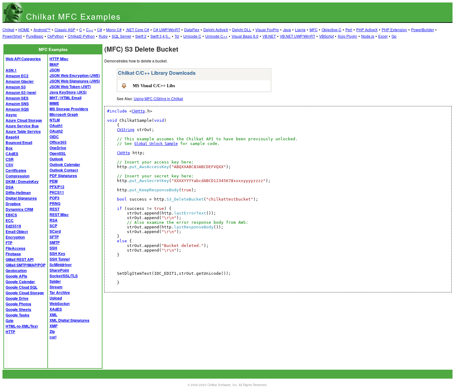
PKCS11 (57, 192)
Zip (52, 331)
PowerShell (12, 36)
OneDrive (58, 148)
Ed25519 (13, 226)
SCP (53, 225)
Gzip (9, 320)
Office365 (58, 142)
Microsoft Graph (64, 114)
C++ (89, 29)
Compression (17, 176)
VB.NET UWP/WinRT (297, 36)
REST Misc (59, 214)
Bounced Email (19, 142)
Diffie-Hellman (18, 192)
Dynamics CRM (19, 209)
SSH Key (57, 253)
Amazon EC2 (17, 76)
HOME (23, 29)
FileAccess (15, 248)
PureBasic (34, 36)
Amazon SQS (17, 109)
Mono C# (114, 29)
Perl (348, 29)
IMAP (54, 64)
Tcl (177, 36)
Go (394, 36)
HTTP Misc (59, 59)
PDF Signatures (63, 175)
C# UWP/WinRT (166, 29)
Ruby (103, 36)
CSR (10, 159)
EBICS (11, 215)
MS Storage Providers (69, 109)
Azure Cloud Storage (24, 120)
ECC (10, 220)
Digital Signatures (21, 198)
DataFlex (191, 29)
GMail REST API (19, 259)
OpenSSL (58, 153)
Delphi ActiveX (215, 29)
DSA (10, 187)
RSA (54, 220)
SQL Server (121, 36)
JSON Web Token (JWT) (70, 86)
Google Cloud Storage (25, 292)
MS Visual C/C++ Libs (154, 85)
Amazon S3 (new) (21, 92)
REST (54, 209)
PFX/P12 (57, 186)
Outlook (56, 159)
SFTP (54, 237)
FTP (9, 242)
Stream (56, 287)
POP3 (54, 198)
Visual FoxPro (267, 29)
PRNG (55, 203)
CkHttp (138, 111)
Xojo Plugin (347, 36)
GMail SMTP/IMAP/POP (26, 265)
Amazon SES (17, 98)
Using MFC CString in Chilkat (158, 98)
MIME (54, 103)
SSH (53, 248)
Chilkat (8, 29)
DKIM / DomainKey (22, 181)
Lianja (300, 29)
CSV (9, 165)
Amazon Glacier (20, 81)
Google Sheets (18, 309)
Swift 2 (140, 36)
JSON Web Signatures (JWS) (75, 81)
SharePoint (59, 270)
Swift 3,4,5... (160, 36)
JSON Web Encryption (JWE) (75, 75)
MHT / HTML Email (65, 97)
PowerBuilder (422, 29)
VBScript (326, 36)
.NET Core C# (137, 29)
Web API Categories (23, 59)
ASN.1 (11, 70)
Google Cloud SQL (21, 287)
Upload (56, 298)
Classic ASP (64, 29)
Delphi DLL (241, 29)
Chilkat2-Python (81, 36)
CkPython (55, 36)
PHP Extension (394, 29)
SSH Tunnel (60, 259)
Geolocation (16, 270)
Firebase (13, 254)
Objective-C (331, 29)
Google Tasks (17, 315)
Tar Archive (60, 292)
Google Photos (18, 304)
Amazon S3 (16, 87)
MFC (314, 29)
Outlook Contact (64, 170)
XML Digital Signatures (69, 320)
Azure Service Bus (22, 126)
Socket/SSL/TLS (64, 275)
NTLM (55, 120)
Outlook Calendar (65, 164)
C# (99, 29)
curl (53, 337)
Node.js (367, 36)
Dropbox (13, 203)
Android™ (41, 29)
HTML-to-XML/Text (22, 326)
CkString (125, 130)
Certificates (16, 170)
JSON (55, 70)
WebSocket (60, 303)
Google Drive (17, 298)
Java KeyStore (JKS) (68, 92)
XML (53, 314)
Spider (55, 281)
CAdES (12, 153)
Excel (383, 36)
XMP (54, 326)
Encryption (15, 237)
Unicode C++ (216, 36)
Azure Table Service (23, 131)
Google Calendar (20, 281)
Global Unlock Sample (156, 144)
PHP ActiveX (367, 29)
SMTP (55, 242)
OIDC (54, 136)
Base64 (12, 137)
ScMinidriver (61, 264)
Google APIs (16, 276)
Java (287, 29)
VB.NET (269, 36)
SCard (55, 231)
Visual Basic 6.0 (245, 36)
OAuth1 (56, 125)
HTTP (10, 331)
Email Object (17, 231)
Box (9, 148)
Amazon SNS (17, 103)
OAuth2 (56, 131)
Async (11, 114)
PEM (54, 181)
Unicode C (192, 36)
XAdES (56, 309)
